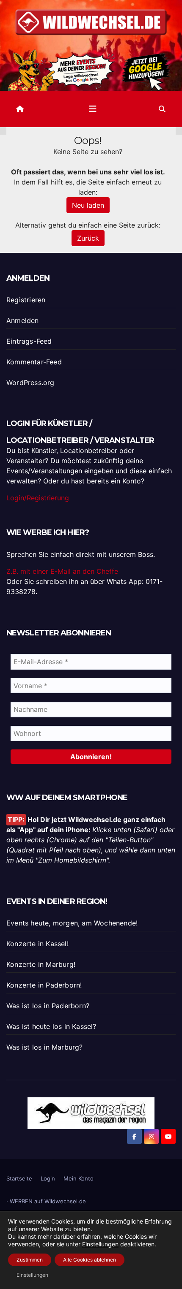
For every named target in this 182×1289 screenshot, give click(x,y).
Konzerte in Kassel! (37, 943)
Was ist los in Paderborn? (47, 1005)
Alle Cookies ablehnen (89, 1259)
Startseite (19, 1178)
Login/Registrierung (37, 498)
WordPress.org (30, 382)
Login (48, 1178)
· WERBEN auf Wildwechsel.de (46, 1201)
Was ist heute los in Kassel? (51, 1026)
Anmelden (22, 320)
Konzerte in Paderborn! (44, 985)
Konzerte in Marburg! (40, 964)
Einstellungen (100, 1244)
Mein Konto (78, 1178)
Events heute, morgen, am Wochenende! (72, 923)
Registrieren (25, 300)
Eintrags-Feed (29, 341)
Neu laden (88, 205)
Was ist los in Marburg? (44, 1047)
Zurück (88, 238)
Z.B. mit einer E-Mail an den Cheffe (62, 571)
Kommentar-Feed (34, 362)
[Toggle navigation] (92, 109)
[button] (162, 109)
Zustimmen (30, 1259)
